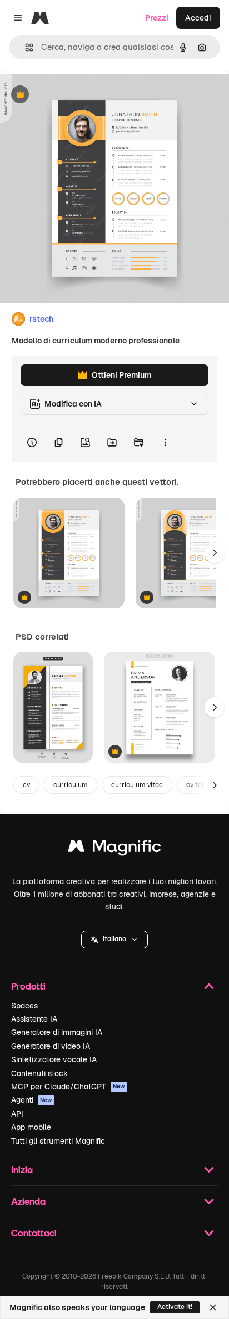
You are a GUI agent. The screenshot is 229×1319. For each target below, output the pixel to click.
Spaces (24, 1006)
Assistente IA (34, 1019)
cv (26, 784)
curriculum (70, 784)
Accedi (198, 18)
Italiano (114, 939)
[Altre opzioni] (165, 442)
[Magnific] (114, 849)
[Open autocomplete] (24, 47)
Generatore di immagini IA (56, 1032)
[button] (114, 939)
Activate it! (174, 1306)
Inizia (22, 1169)
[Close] (213, 1307)
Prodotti (28, 986)
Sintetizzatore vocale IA (54, 1059)
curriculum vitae (137, 784)
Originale (73, 95)
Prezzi (156, 18)
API (17, 1114)
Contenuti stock (39, 1073)
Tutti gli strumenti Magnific (58, 1141)
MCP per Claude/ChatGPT (68, 1087)
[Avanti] (215, 553)
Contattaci (34, 1233)
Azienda (28, 1201)
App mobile (31, 1127)
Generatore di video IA (50, 1046)
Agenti (31, 1100)
